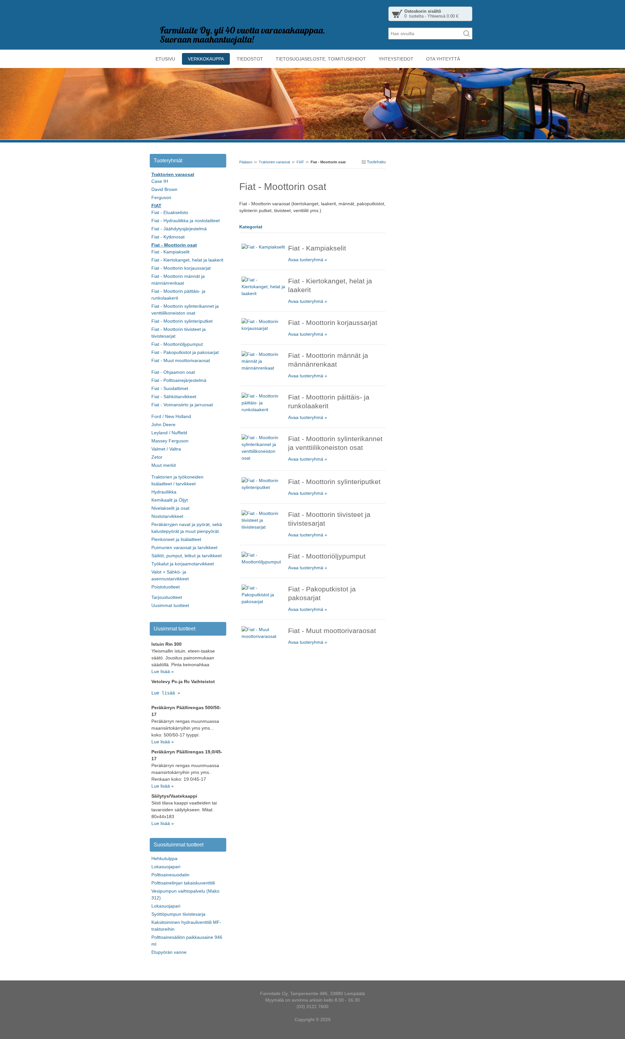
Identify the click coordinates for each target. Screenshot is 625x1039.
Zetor (156, 457)
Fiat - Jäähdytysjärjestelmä (179, 228)
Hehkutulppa (164, 858)
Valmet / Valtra (166, 449)
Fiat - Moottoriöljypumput (177, 344)
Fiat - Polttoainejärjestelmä (178, 380)
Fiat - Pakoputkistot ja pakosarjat (185, 352)
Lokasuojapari (165, 866)
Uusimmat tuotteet (170, 605)
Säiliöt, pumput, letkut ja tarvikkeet (186, 555)
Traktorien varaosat (274, 162)
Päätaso (245, 162)
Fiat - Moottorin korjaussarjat (181, 268)
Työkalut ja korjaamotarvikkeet (182, 563)
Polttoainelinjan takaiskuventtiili (183, 882)
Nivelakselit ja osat (170, 508)
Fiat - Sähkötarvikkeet (173, 396)
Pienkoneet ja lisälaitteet (176, 539)
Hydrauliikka (163, 491)
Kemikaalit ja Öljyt (169, 500)
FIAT (300, 162)
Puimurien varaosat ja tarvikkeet (184, 547)
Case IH (159, 181)
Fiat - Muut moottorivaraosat (180, 360)
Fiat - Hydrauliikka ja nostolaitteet (185, 220)
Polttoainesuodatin (170, 874)
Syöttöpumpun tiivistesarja (178, 914)
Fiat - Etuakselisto (169, 212)
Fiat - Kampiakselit (170, 251)
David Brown (164, 189)
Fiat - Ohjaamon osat (173, 372)
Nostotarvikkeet (167, 516)
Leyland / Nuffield (169, 432)
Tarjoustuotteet (166, 597)
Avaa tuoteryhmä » (307, 259)
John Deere (163, 424)
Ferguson (161, 197)
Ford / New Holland (171, 416)
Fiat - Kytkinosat (168, 236)
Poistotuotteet (165, 586)
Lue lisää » (162, 671)
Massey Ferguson (169, 440)
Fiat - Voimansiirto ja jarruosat (182, 404)
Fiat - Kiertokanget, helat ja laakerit (187, 260)
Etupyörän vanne (169, 952)
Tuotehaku (376, 162)
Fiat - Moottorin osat (174, 245)
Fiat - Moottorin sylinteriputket (182, 321)
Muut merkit (163, 465)
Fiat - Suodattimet (169, 388)
